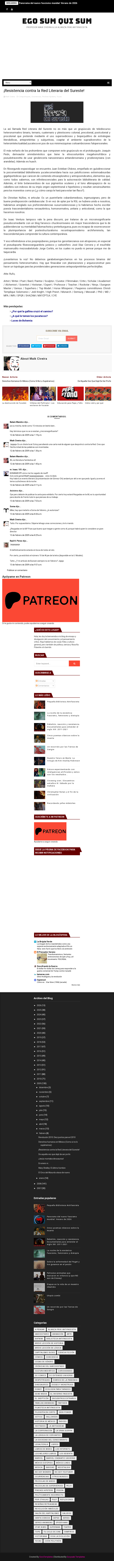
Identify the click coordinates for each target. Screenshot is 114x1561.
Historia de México (45, 1421)
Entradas (41, 681)
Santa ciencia (42, 1518)
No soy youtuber (64, 1472)
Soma (12, 506)
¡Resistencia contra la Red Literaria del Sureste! (59, 1150)
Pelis (69, 1486)
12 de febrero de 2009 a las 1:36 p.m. (26, 451)
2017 (39, 1046)
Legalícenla (41, 1444)
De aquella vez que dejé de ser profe (54, 1154)
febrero (42, 1133)
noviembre (44, 1092)
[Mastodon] (26, 9)
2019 (39, 1037)
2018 (39, 1042)
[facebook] (7, 9)
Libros (54, 1444)
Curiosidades (65, 1371)
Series (66, 1518)
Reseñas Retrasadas (46, 1504)
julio (41, 1110)
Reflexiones (66, 1500)
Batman (39, 1339)
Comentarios (43, 686)
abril (41, 1124)
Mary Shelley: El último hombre (52, 1168)
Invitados (40, 1426)
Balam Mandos (17, 422)
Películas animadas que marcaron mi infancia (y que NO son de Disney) (62, 1275)
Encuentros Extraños (64, 1398)
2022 (39, 1024)
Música (39, 1467)
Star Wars (40, 1527)
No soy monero (43, 1472)
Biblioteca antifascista (59, 1339)
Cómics (39, 1357)
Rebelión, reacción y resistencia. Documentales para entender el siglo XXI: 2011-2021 (63, 726)
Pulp (54, 1500)
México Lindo (63, 1463)
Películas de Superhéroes (49, 1486)
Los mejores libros (45, 1454)
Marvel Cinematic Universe (60, 1458)
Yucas (59, 97)
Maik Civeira (15, 440)
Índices (63, 1421)
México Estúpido (44, 1463)
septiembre (44, 1101)
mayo (41, 1119)
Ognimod (41, 980)
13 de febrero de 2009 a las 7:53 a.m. (26, 501)
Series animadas (44, 1523)
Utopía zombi (53, 1296)
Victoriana (41, 1536)
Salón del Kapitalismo (47, 1513)
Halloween (52, 1417)
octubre (42, 1096)
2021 (39, 1028)
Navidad (50, 1467)
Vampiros (69, 1532)
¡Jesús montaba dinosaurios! (51, 1159)
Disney (38, 1389)
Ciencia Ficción (66, 1352)
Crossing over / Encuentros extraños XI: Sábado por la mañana (60, 783)
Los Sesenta (66, 1454)
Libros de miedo (43, 1449)
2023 (39, 1019)
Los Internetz (62, 1449)
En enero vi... (44, 1163)
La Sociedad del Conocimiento (51, 1440)
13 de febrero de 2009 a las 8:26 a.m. (26, 514)
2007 (39, 1188)
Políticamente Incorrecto (49, 1495)
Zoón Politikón (53, 1541)
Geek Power (65, 1412)
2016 (39, 1051)
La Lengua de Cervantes (48, 1435)
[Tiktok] (17, 9)
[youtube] (12, 9)
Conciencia (52, 1357)
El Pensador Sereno (46, 952)
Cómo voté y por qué (94, 403)
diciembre (43, 1087)
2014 (39, 1060)
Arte (69, 1334)
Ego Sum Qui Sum (57, 21)
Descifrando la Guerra (47, 966)
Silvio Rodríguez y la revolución (49, 977)
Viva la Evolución (60, 1536)
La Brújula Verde (44, 941)
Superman (55, 1527)
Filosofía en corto (45, 1412)
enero (42, 1178)
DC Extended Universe (61, 1375)
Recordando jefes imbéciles (61, 803)
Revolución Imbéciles (46, 1509)
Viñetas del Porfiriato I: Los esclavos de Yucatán (42, 404)
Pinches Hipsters (49, 97)
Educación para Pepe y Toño (70, 403)
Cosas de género (44, 1362)
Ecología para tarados (58, 1389)
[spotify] (22, 9)
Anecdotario (42, 1334)
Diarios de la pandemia (65, 1380)
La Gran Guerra (64, 1431)
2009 (39, 1083)
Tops (37, 1532)
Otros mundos (60, 1477)
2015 (39, 1056)
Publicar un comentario (17, 570)
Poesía (60, 1490)
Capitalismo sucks (45, 1352)
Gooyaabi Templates (76, 1557)
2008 (39, 1184)
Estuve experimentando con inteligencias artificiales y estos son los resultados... (63, 771)
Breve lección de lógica (48, 1348)
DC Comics (40, 1375)
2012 (39, 1069)
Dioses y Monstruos (62, 1385)
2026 (39, 1005)
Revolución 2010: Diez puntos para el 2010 (57, 1137)
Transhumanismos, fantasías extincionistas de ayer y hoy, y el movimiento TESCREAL (60, 956)
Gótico (39, 1417)
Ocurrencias (36, 97)
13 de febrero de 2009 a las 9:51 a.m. (26, 565)
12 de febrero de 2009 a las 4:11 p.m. (26, 485)
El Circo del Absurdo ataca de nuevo (54, 1172)
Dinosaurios (41, 1385)
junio (41, 1115)
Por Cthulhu (42, 1500)
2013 (39, 1065)
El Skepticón (42, 1398)
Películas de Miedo (45, 1481)
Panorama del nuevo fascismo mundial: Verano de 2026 (48, 3)
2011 (39, 1074)
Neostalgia (64, 1467)
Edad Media (41, 1394)
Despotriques (24, 97)
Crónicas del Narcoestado (49, 1366)
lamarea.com (43, 974)
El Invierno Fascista (61, 1394)
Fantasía (62, 1403)
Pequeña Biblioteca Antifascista (63, 702)
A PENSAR (40, 1329)
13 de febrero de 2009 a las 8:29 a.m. (26, 535)
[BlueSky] (31, 9)
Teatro (67, 1527)
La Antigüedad (56, 1426)
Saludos (66, 1513)
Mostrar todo (76, 985)
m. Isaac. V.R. (16, 469)
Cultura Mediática (45, 1371)
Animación (57, 1334)
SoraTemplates (46, 1557)
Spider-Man (62, 1523)
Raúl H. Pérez (16, 541)
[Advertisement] (57, 58)
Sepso (56, 1518)
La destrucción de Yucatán (14, 403)
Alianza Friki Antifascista (62, 1329)
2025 (39, 1010)
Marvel (39, 1458)
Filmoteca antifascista (47, 1408)
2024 (39, 1014)
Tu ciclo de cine (52, 1532)
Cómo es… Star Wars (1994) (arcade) (52, 982)
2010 (39, 1079)
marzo (42, 1129)
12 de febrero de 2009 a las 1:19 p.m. (26, 435)
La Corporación (43, 1431)
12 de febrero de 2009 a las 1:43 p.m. (26, 464)
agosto (42, 1106)
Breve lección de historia (49, 1343)
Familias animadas (44, 1403)
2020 (39, 1033)
